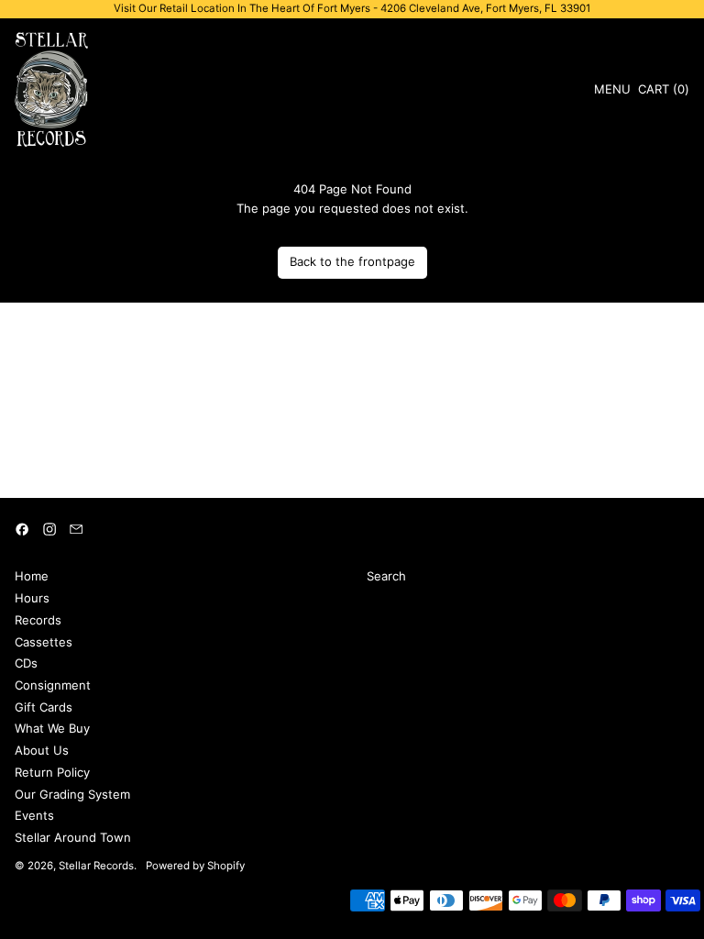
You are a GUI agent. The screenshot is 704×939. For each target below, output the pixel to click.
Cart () (663, 92)
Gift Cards (43, 707)
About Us (42, 750)
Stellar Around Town (73, 837)
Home (32, 576)
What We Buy (52, 728)
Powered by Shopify (195, 865)
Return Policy (52, 772)
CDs (26, 663)
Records (38, 620)
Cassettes (43, 642)
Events (34, 815)
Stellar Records (96, 865)
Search (386, 576)
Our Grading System (72, 794)
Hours (32, 598)
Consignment (53, 685)
